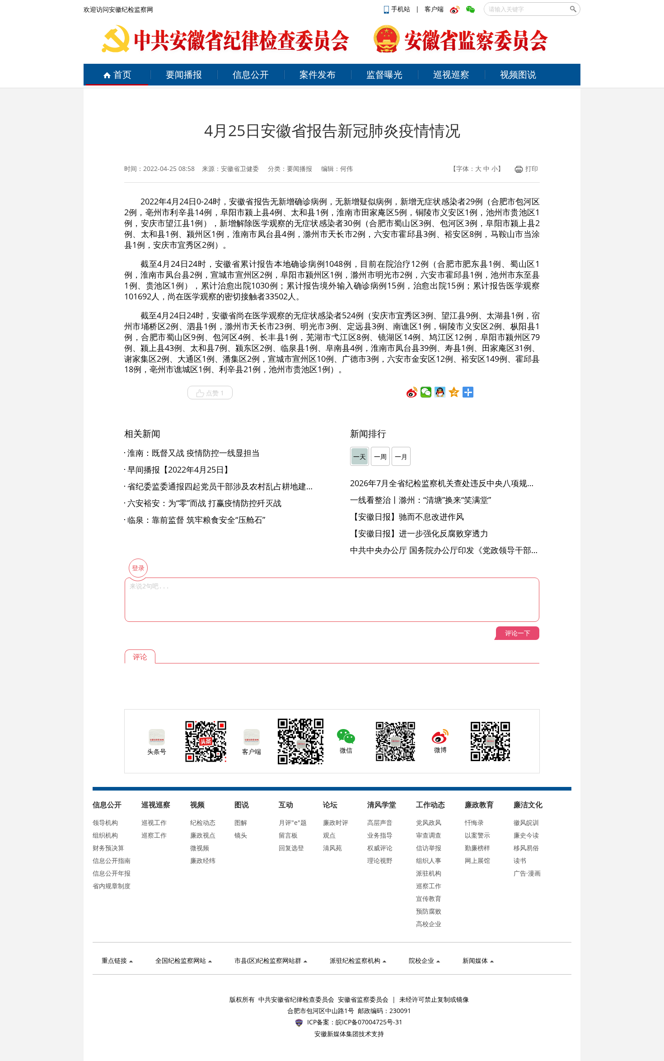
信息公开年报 (112, 873)
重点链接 (114, 960)
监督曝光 (384, 74)
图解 (240, 822)
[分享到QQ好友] (440, 392)
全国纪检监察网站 (180, 960)
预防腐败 (428, 911)
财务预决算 (108, 847)
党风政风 (428, 822)
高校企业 (428, 923)
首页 (122, 74)
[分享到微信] (426, 392)
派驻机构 (428, 873)
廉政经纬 (202, 860)
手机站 (401, 9)
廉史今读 (526, 835)
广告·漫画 (527, 873)
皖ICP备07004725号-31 (369, 1022)
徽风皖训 (526, 822)
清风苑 (332, 847)
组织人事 (428, 860)
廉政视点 (202, 835)
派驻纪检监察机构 (355, 960)
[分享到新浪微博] (412, 392)
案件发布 (317, 74)
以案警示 (477, 835)
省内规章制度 (112, 885)
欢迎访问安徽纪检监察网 (118, 9)
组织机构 (105, 835)
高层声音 (380, 822)
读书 (520, 860)
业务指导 (380, 835)
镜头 (240, 835)
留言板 (288, 835)
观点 (329, 835)
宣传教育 (428, 898)
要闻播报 (184, 74)
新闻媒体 (475, 960)
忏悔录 (474, 822)
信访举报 (428, 847)
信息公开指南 (112, 860)
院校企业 (421, 960)
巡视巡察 (451, 74)
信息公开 (251, 74)
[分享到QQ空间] (454, 392)
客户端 (434, 9)
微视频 (199, 847)
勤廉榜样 (477, 847)
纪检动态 (202, 822)
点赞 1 (215, 392)
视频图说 (518, 74)
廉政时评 (335, 822)
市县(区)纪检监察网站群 (267, 960)
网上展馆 (477, 860)
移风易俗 (526, 847)
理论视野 (380, 860)
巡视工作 (154, 822)
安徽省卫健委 (240, 168)
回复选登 (291, 847)
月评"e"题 (293, 822)
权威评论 (380, 847)
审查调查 (428, 835)
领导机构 (105, 822)
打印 (531, 168)
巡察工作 (154, 835)
